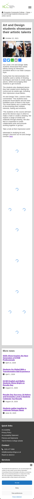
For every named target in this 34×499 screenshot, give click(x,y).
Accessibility (6, 430)
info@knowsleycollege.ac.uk (11, 452)
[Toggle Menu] (29, 7)
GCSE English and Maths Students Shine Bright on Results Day (14, 383)
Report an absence (8, 455)
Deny (17, 488)
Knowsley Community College (14, 12)
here (11, 136)
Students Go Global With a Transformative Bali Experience (16, 370)
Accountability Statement (10, 435)
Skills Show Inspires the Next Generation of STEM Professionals (15, 358)
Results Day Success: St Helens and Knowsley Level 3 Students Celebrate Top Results (17, 397)
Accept (17, 482)
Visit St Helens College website (12, 441)
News (28, 12)
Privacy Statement (17, 496)
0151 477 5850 (9, 449)
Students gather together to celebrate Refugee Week (15, 409)
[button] (31, 465)
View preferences (17, 493)
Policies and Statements (10, 438)
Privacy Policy (6, 432)
